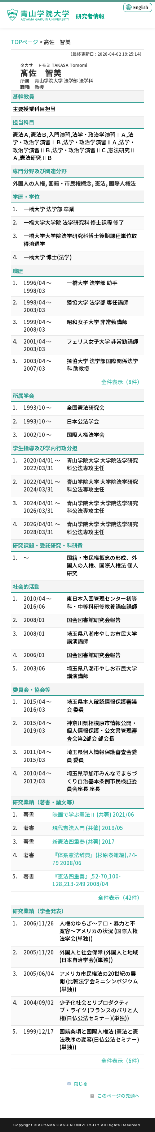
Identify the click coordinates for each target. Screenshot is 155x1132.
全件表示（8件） (121, 382)
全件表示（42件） (120, 897)
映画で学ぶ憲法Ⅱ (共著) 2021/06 (93, 814)
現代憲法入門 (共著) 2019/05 (87, 827)
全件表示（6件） (121, 1060)
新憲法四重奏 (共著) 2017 (83, 841)
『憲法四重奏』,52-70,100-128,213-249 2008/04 (86, 880)
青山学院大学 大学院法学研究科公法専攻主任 (102, 464)
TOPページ (24, 42)
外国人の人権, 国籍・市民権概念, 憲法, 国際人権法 (74, 183)
